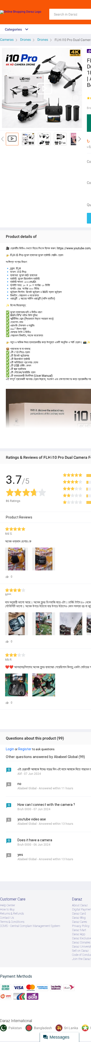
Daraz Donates (81, 942)
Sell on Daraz (80, 950)
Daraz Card (79, 913)
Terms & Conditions (12, 922)
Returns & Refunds (12, 913)
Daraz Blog (79, 917)
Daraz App (78, 934)
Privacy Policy (81, 926)
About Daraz (80, 905)
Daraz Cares (79, 922)
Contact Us (7, 917)
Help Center (7, 905)
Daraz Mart (79, 930)
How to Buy (7, 909)
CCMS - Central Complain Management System (30, 926)
